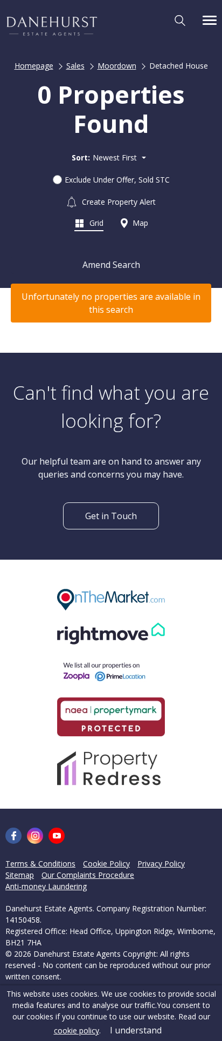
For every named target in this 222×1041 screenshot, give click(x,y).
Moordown (117, 66)
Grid (95, 223)
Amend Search (111, 265)
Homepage (34, 66)
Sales (75, 66)
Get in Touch (111, 516)
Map (139, 223)
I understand (136, 1030)
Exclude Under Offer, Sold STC (117, 179)
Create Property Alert (118, 202)
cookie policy (76, 1030)
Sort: (81, 157)
